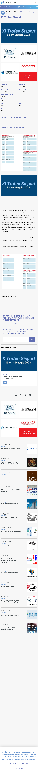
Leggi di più (19, 768)
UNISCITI (20, 324)
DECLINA (25, 763)
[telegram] (30, 395)
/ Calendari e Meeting (26, 12)
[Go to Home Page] (18, 12)
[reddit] (16, 395)
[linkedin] (25, 395)
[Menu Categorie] (35, 2)
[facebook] (11, 395)
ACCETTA (13, 763)
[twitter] (20, 395)
